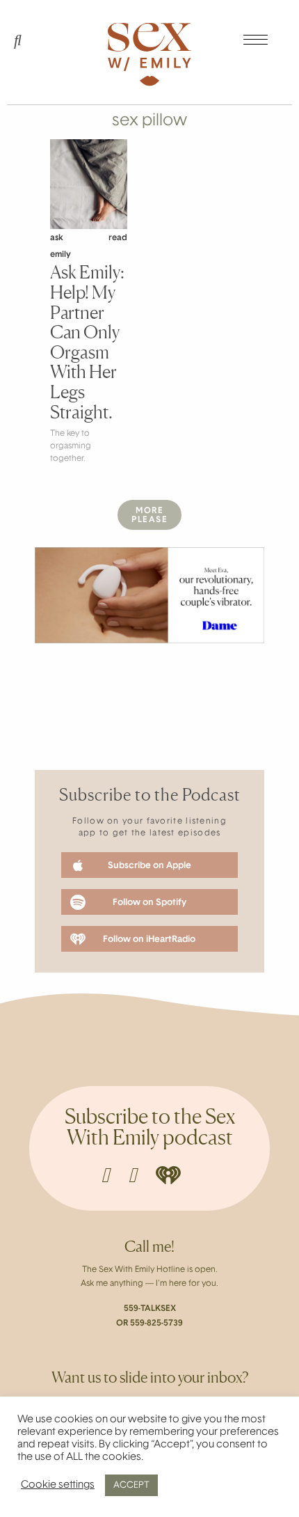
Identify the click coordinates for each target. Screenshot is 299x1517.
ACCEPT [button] (131, 1485)
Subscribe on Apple (149, 865)
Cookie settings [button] (58, 1485)
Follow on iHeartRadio (149, 939)
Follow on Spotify (149, 902)
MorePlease (149, 515)
